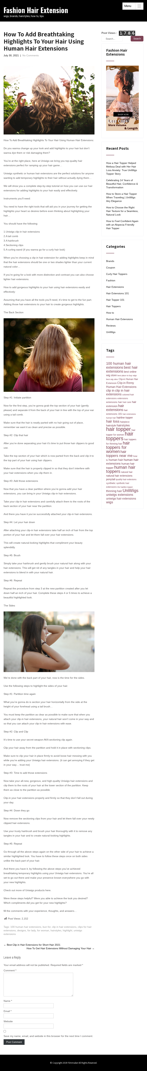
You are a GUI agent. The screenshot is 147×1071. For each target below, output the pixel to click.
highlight (67, 930)
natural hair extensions (119, 475)
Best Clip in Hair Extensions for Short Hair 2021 (32, 944)
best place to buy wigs (127, 375)
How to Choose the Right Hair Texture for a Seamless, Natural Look (122, 211)
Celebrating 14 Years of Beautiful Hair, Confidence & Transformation (122, 184)
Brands (110, 261)
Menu (127, 6)
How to (110, 312)
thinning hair (114, 491)
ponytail (110, 479)
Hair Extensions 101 (117, 293)
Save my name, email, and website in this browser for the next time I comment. (48, 1036)
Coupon (110, 267)
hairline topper (125, 417)
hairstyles (56, 930)
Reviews (111, 325)
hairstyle (111, 425)
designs (21, 930)
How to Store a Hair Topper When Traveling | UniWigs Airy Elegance (121, 197)
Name (8, 1000)
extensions (122, 398)
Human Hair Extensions (119, 319)
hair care (127, 402)
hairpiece (124, 421)
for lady (31, 930)
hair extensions (115, 408)
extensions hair (114, 402)
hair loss (112, 421)
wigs (109, 502)
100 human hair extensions (25, 926)
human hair (116, 459)
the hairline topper (125, 487)
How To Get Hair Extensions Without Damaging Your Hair (60, 948)
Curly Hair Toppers (116, 274)
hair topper (118, 429)
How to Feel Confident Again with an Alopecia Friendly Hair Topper (122, 225)
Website (8, 1021)
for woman (43, 930)
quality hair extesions (126, 479)
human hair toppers (120, 469)
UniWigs (110, 332)
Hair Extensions (115, 286)
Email (7, 1011)
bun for (47, 926)
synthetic (111, 483)
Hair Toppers (113, 306)
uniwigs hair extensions (121, 498)
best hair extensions (122, 369)
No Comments (30, 55)
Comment (10, 970)
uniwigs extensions (119, 495)
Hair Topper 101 (115, 299)
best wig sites (112, 379)
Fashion (110, 280)
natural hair (126, 472)
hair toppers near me (119, 454)
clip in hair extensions (64, 926)
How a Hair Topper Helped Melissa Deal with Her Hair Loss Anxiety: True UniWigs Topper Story (121, 168)
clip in (110, 390)
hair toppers (119, 436)
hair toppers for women (118, 447)
